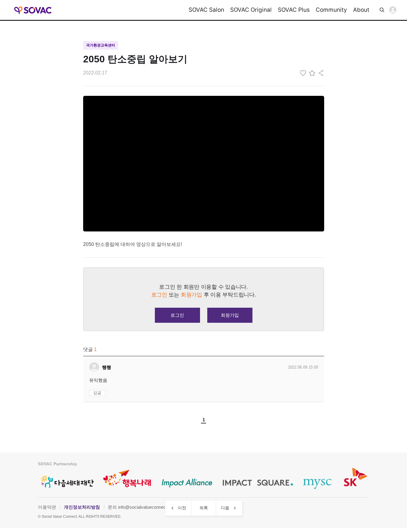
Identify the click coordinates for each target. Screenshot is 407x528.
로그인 (392, 10)
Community (331, 9)
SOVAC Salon (206, 9)
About (361, 9)
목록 (203, 507)
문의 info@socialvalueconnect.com (142, 507)
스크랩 (312, 73)
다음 (225, 507)
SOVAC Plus (294, 9)
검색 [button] (382, 10)
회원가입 (230, 315)
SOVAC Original (251, 9)
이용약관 (47, 507)
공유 (321, 73)
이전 (182, 507)
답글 (97, 393)
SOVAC (33, 10)
